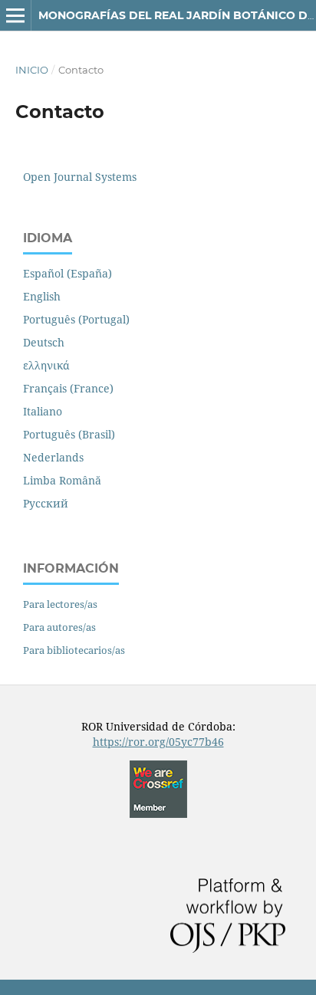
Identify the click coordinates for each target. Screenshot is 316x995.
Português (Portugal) (76, 319)
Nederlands (53, 457)
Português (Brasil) (69, 434)
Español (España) (67, 273)
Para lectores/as (60, 604)
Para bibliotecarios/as (74, 650)
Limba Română (62, 480)
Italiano (42, 411)
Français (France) (68, 388)
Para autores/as (59, 627)
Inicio (31, 70)
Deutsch (43, 342)
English (42, 296)
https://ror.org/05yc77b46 (158, 741)
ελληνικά (46, 365)
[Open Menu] (15, 15)
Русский (45, 503)
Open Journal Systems (80, 176)
